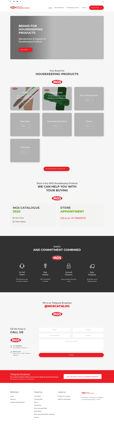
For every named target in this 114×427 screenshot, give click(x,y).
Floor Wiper (37, 396)
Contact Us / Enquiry (64, 396)
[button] (82, 376)
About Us (13, 399)
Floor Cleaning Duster (40, 408)
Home (50, 7)
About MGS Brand (59, 7)
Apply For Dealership (64, 399)
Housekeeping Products (72, 7)
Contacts (84, 7)
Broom (36, 402)
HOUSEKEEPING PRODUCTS (55, 169)
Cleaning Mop (38, 399)
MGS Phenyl (38, 411)
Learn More (24, 49)
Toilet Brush (37, 405)
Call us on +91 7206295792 (73, 218)
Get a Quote (95, 7)
